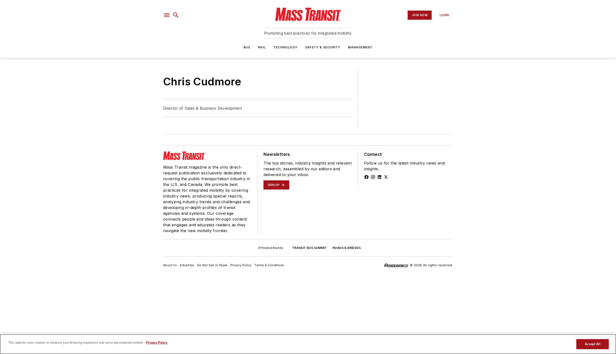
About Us (170, 265)
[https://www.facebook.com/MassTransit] (366, 177)
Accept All (592, 344)
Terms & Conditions (269, 265)
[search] (176, 15)
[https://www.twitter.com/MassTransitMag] (386, 177)
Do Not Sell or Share (212, 265)
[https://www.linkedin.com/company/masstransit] (379, 177)
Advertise (187, 265)
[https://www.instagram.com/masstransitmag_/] (373, 177)
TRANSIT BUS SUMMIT (309, 248)
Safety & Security (322, 47)
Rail (262, 47)
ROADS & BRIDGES (347, 248)
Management (360, 47)
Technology (285, 47)
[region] (308, 344)
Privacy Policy (241, 265)
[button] (166, 15)
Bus (247, 47)
